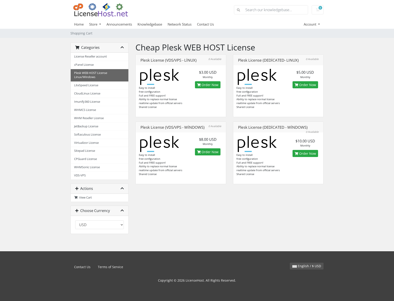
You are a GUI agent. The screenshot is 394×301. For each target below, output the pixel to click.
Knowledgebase (149, 24)
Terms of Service (110, 267)
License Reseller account (90, 56)
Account (310, 24)
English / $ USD (309, 266)
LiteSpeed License (86, 85)
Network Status (180, 24)
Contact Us (205, 24)
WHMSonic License (87, 167)
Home (79, 24)
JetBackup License (86, 126)
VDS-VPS (80, 175)
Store (93, 24)
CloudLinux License (87, 93)
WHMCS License (85, 110)
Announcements (119, 24)
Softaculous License (87, 134)
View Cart (85, 197)
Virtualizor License (86, 143)
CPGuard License (85, 159)
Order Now (209, 85)
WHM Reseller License (89, 118)
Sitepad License (84, 151)
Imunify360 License (87, 102)
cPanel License (84, 65)
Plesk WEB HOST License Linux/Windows (90, 75)
